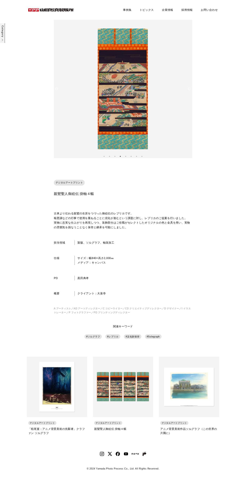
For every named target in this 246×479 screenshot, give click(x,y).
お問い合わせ (209, 9)
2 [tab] (109, 156)
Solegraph (154, 336)
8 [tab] (142, 156)
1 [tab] (104, 156)
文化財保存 (133, 336)
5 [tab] (126, 156)
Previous (56, 89)
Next (189, 89)
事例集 (127, 9)
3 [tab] (115, 156)
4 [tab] (120, 156)
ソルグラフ (94, 336)
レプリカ (113, 336)
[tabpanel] (123, 89)
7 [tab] (136, 156)
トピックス (147, 9)
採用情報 (187, 9)
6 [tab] (131, 156)
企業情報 (167, 9)
